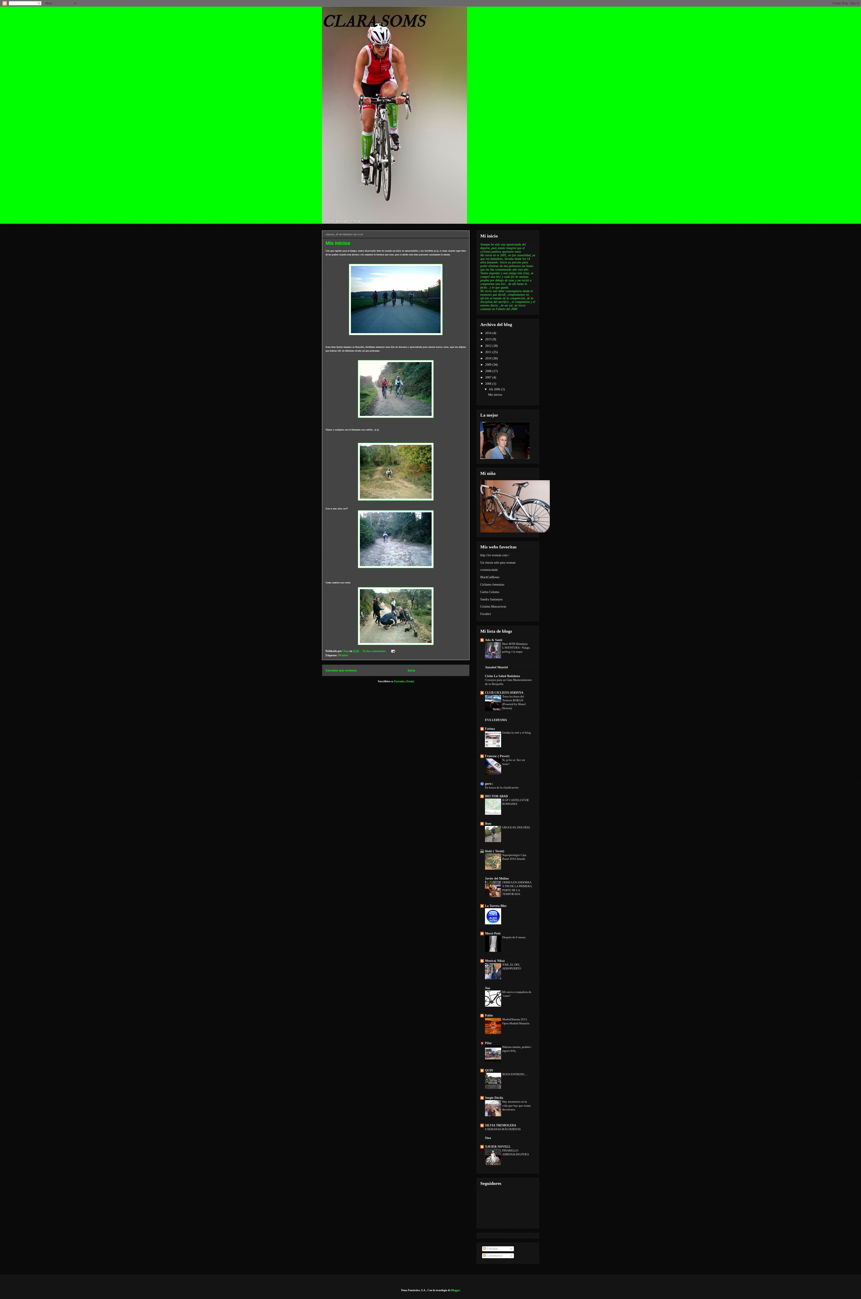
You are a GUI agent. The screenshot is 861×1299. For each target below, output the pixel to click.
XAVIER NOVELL (498, 1146)
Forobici (485, 614)
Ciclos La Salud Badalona (502, 676)
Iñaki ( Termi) (494, 851)
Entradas (492, 1248)
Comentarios (494, 1255)
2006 (488, 383)
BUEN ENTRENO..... (515, 1074)
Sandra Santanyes (491, 599)
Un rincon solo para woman (497, 562)
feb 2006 (495, 389)
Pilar (488, 1043)
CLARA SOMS (373, 21)
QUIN (489, 1070)
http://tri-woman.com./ (494, 555)
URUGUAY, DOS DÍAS (516, 827)
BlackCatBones (489, 577)
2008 (488, 371)
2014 (488, 333)
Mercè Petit (493, 933)
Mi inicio (343, 655)
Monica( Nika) (495, 960)
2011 (488, 352)
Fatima (490, 728)
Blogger (455, 1290)
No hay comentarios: (375, 651)
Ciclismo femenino (492, 584)
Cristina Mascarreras (493, 606)
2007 (488, 377)
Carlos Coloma (489, 592)
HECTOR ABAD (496, 796)
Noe (487, 988)
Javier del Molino (497, 878)
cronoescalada (489, 569)
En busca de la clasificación (502, 787)
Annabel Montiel (496, 667)
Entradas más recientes (341, 670)
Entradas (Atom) (404, 681)
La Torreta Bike (496, 906)
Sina (488, 1138)
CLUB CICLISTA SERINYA (504, 692)
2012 (488, 346)
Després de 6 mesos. (514, 937)
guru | (489, 783)
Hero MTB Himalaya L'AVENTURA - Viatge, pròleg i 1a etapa (516, 647)
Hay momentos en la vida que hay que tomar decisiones (516, 1105)
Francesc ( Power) (497, 756)
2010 (488, 358)
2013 (488, 339)
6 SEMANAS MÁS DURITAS (503, 1129)
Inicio (411, 670)
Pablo (489, 1015)
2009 (488, 364)
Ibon (488, 823)
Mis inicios (338, 243)
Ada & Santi (493, 640)
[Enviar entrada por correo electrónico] (393, 651)
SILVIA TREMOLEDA (500, 1125)
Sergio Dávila (494, 1097)
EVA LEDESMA (496, 720)
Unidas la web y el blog (516, 732)
